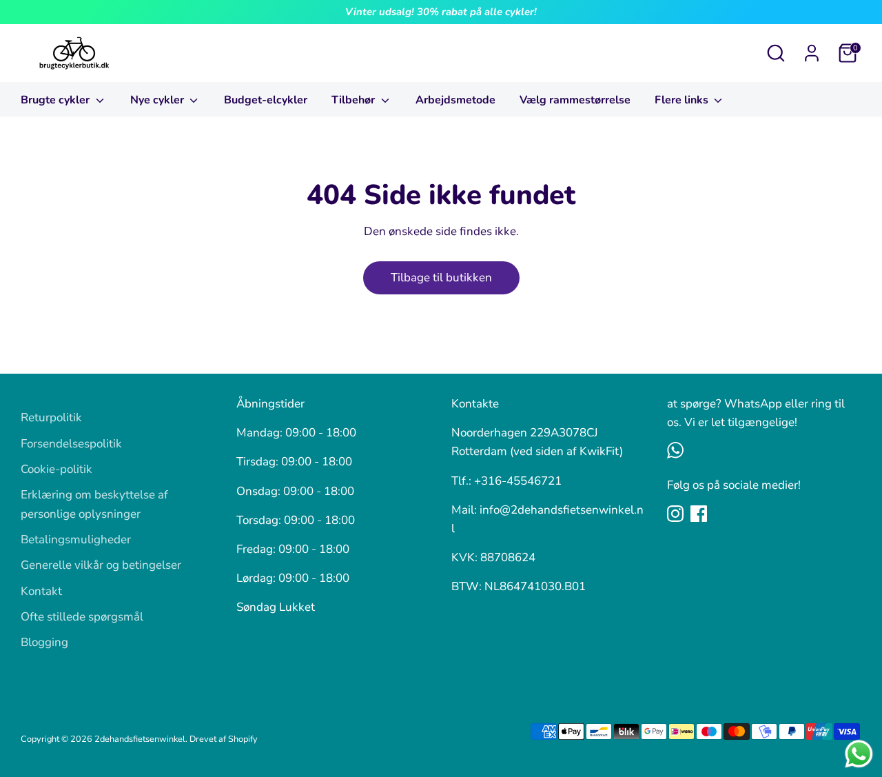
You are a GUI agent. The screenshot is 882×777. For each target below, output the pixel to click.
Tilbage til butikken (441, 277)
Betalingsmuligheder (76, 539)
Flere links (683, 100)
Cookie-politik (56, 469)
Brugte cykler (56, 100)
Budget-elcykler (265, 100)
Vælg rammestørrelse (575, 100)
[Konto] (811, 53)
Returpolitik (51, 417)
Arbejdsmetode (455, 100)
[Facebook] (698, 513)
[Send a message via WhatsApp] (859, 754)
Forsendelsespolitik (71, 444)
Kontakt (41, 591)
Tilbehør (354, 100)
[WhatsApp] (675, 450)
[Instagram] (675, 513)
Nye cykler (158, 100)
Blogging (44, 642)
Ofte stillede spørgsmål (82, 617)
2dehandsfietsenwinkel (139, 739)
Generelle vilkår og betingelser (101, 565)
